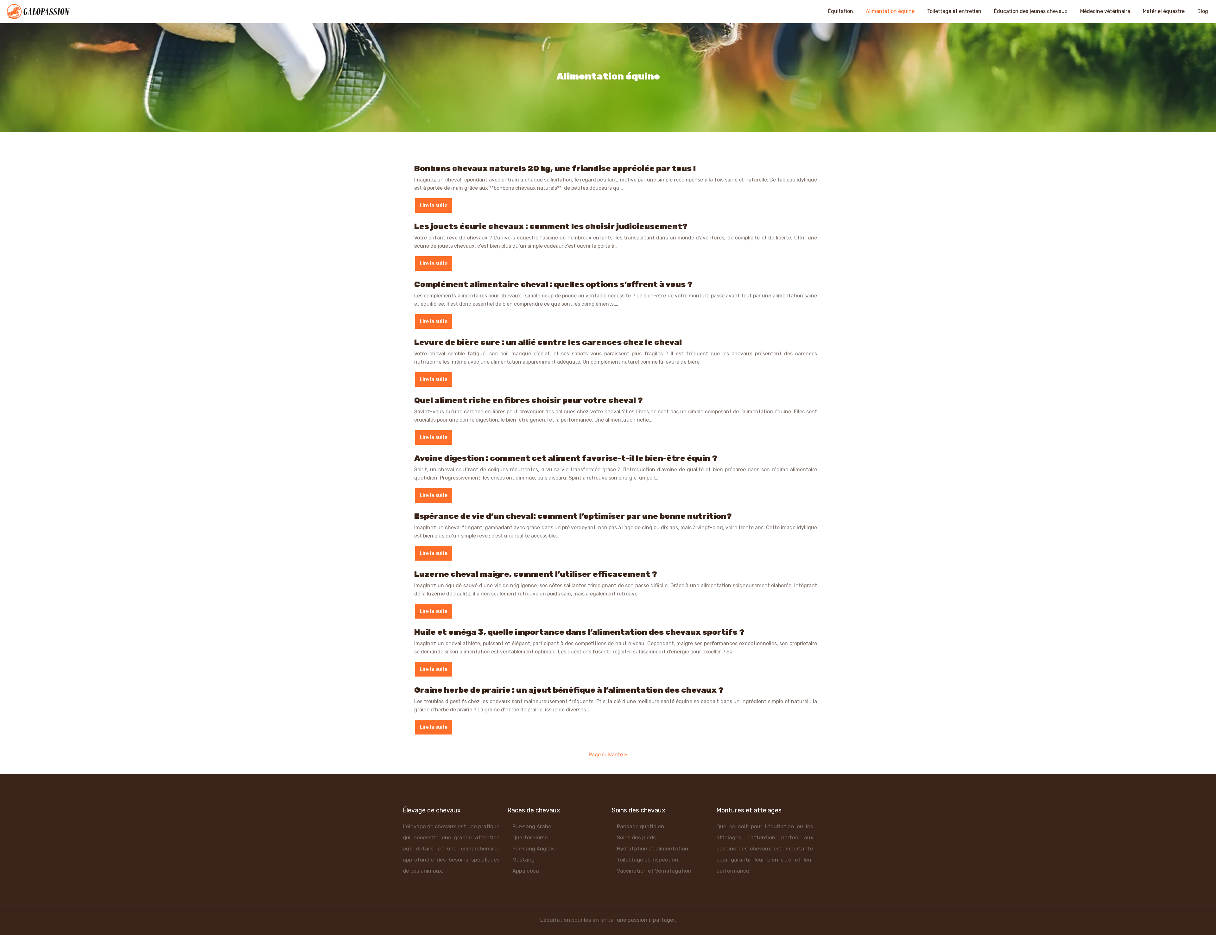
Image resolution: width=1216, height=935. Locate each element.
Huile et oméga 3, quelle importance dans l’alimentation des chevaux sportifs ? (579, 632)
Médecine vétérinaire (1105, 11)
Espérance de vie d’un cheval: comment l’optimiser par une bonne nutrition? (573, 516)
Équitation (840, 11)
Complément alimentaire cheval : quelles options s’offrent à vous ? (553, 284)
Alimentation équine (890, 11)
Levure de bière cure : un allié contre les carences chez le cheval (548, 342)
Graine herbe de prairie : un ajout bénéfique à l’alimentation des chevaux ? (569, 690)
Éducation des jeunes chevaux (1030, 11)
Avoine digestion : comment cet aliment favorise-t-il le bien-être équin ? (565, 458)
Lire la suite (433, 205)
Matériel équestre (1164, 11)
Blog (1202, 11)
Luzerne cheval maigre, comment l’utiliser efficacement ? (535, 574)
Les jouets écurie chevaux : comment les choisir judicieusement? (550, 226)
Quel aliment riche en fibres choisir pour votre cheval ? (528, 400)
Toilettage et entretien (954, 11)
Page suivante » (608, 755)
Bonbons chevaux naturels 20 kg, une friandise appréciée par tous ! (555, 168)
